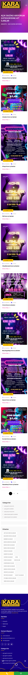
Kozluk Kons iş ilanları (9, 439)
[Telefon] (7, 673)
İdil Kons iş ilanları (8, 216)
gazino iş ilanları (8, 557)
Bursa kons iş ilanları (9, 548)
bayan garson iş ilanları (10, 542)
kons (16, 557)
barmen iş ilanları (8, 539)
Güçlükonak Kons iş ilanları (10, 266)
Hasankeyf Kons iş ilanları (10, 484)
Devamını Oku (15, 613)
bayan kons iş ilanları (9, 545)
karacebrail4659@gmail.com (9, 638)
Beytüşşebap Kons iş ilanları (11, 350)
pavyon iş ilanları (8, 575)
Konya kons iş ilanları (9, 566)
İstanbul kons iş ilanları (10, 578)
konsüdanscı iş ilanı (9, 563)
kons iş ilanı (17, 560)
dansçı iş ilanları (8, 551)
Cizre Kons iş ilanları (8, 305)
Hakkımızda (5, 624)
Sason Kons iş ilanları (9, 400)
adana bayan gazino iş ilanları (11, 514)
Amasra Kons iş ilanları (9, 78)
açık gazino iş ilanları (9, 509)
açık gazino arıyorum (9, 506)
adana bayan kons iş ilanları (10, 517)
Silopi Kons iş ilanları (8, 166)
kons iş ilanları (8, 560)
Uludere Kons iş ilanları (9, 117)
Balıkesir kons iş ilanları (10, 536)
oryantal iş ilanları (9, 572)
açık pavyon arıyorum (9, 511)
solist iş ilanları (19, 575)
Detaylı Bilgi (5, 80)
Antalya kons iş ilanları (10, 533)
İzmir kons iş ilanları (9, 581)
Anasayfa (4, 24)
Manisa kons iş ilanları (9, 569)
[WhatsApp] (21, 673)
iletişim (4, 626)
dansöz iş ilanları (8, 554)
